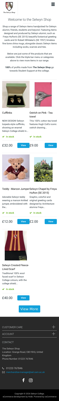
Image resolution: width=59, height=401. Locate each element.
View (23, 145)
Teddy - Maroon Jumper (15, 188)
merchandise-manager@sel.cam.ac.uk (25, 372)
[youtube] (37, 381)
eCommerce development (14, 396)
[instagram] (31, 380)
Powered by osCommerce (45, 396)
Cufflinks (7, 112)
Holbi (30, 396)
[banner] (29, 308)
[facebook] (23, 380)
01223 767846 (14, 368)
